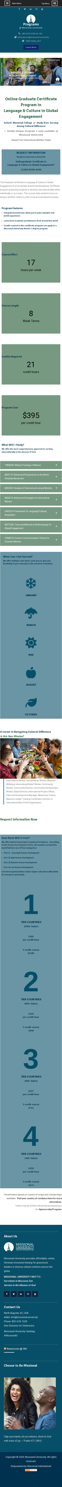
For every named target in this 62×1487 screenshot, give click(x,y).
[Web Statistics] (31, 1470)
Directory (13, 1325)
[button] (31, 465)
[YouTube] (35, 1294)
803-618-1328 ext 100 (32, 33)
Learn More (31, 47)
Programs (31, 24)
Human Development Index (20, 845)
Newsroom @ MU (17, 1348)
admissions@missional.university (33, 37)
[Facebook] (7, 1294)
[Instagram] (28, 1294)
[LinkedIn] (21, 1294)
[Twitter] (14, 1294)
